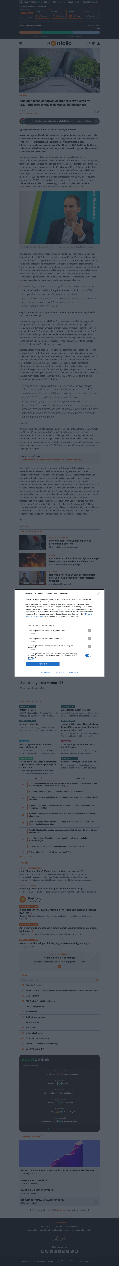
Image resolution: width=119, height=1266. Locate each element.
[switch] (88, 630)
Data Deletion (46, 672)
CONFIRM (42, 664)
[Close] (100, 594)
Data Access (59, 672)
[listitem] (59, 625)
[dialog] (59, 633)
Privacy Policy (73, 672)
